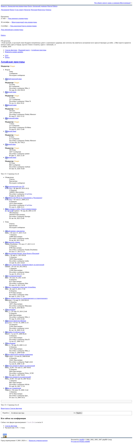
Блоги (30, 6)
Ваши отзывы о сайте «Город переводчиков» (21, 209)
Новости (4, 6)
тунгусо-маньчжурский (13, 276)
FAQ (6, 55)
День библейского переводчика (12, 30)
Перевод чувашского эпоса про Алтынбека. (20, 287)
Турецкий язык (10, 144)
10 (12, 211)
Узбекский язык (10, 157)
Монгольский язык (11, 118)
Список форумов (11, 50)
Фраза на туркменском (13, 388)
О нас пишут (19, 10)
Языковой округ (24, 50)
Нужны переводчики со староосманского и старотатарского (26, 298)
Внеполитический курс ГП (14, 186)
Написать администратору (38, 440)
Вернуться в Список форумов (11, 408)
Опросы (48, 10)
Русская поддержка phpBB (80, 441)
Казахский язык (10, 92)
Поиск (12, 10)
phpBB (81, 439)
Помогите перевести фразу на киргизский (20, 366)
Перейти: (5, 413)
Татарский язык (10, 131)
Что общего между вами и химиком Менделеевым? (112, 3)
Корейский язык (11, 105)
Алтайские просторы (38, 50)
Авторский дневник (40, 6)
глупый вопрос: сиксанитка (15, 231)
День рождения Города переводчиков (23, 26)
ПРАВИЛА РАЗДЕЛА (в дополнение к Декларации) (23, 198)
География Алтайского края (15, 332)
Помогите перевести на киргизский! (18, 377)
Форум (49, 6)
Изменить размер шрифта (14, 52)
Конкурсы (41, 10)
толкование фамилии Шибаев (15, 321)
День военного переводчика (18, 18)
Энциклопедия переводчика (17, 6)
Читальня (34, 10)
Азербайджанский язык (13, 79)
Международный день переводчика (24, 22)
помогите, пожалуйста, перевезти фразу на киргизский (24, 265)
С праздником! (10, 309)
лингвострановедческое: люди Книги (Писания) (22, 253)
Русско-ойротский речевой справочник (19, 354)
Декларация (5, 10)
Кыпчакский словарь (12, 242)
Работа (55, 6)
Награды (27, 10)
